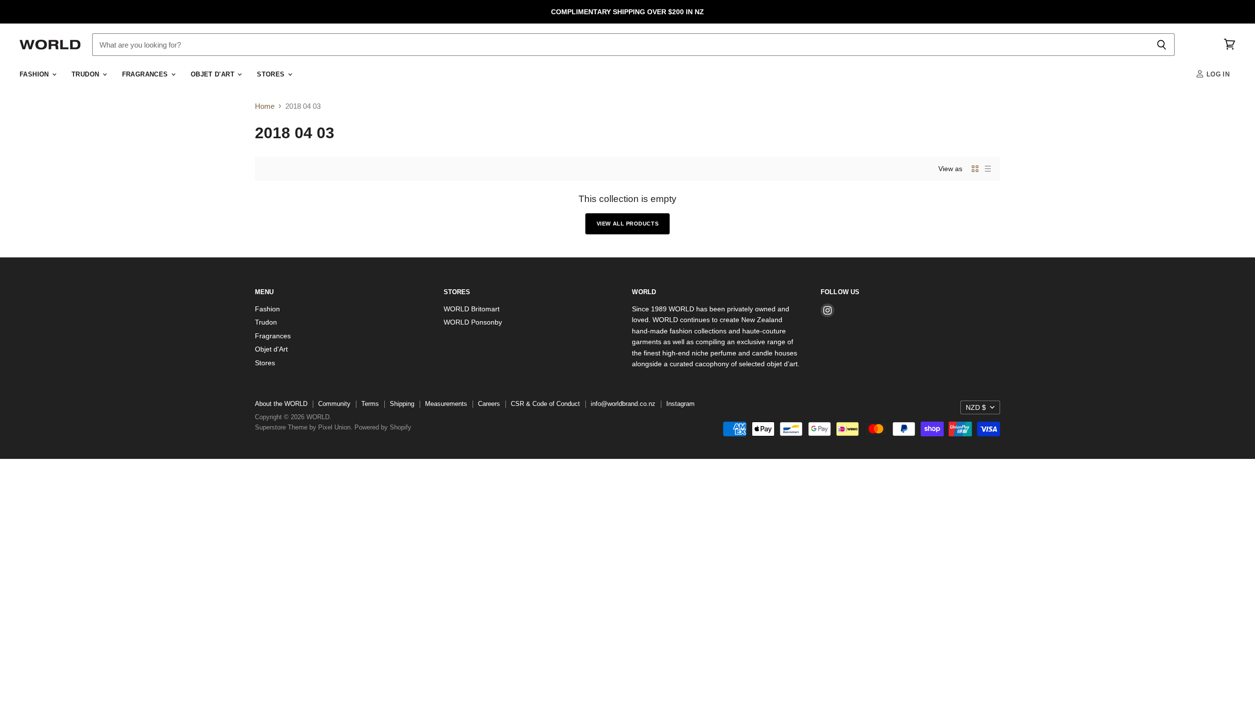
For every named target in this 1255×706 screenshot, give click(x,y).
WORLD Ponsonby (473, 322)
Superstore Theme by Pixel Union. (303, 427)
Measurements (446, 403)
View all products (627, 224)
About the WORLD (281, 403)
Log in (1217, 74)
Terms (370, 403)
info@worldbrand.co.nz (623, 403)
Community (334, 403)
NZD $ (976, 407)
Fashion (35, 74)
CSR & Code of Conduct (545, 403)
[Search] (1162, 44)
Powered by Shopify (382, 427)
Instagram (680, 403)
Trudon (86, 74)
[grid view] (975, 169)
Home (265, 106)
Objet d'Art (214, 74)
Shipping (402, 403)
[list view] (988, 169)
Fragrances (146, 74)
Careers (489, 403)
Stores (272, 74)
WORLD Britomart (472, 309)
